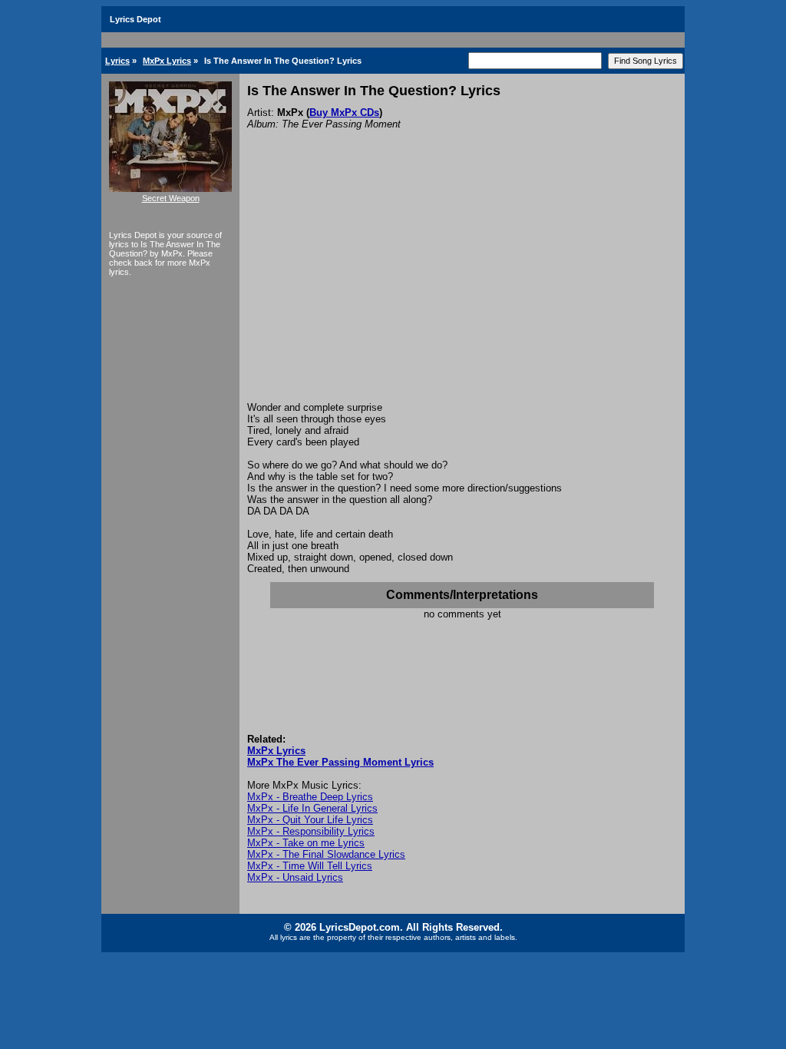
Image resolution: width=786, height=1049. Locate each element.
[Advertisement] (462, 286)
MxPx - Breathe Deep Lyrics (310, 796)
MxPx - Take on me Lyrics (306, 843)
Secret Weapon (171, 198)
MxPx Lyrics (167, 60)
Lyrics (117, 60)
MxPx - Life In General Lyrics (312, 808)
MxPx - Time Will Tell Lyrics (309, 866)
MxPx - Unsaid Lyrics (295, 877)
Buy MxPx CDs (344, 112)
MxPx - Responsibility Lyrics (311, 831)
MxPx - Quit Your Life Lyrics (310, 820)
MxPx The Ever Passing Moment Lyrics (340, 762)
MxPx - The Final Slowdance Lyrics (326, 854)
